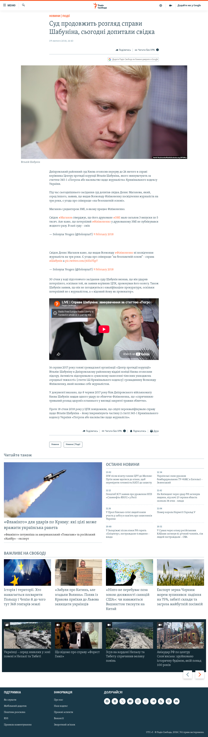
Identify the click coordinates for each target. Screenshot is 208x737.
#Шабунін (55, 261)
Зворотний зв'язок (64, 724)
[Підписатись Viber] (146, 701)
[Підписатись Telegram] (153, 701)
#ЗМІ (116, 217)
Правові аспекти (63, 712)
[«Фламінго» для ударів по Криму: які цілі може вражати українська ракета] (53, 490)
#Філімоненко (101, 221)
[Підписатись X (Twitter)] (122, 701)
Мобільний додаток (15, 706)
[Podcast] (169, 701)
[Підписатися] (176, 701)
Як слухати (10, 700)
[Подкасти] (161, 5)
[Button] (123, 50)
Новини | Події (59, 16)
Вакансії (59, 718)
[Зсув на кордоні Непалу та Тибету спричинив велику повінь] (129, 635)
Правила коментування (18, 724)
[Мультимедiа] (171, 5)
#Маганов (65, 217)
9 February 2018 (104, 234)
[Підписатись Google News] (115, 701)
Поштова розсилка (14, 712)
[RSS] (161, 701)
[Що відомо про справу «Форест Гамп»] (78, 635)
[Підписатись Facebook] (107, 701)
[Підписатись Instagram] (138, 701)
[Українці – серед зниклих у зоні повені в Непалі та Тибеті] (27, 635)
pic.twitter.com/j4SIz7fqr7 (81, 261)
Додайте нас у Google (189, 5)
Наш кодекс (61, 706)
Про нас (58, 700)
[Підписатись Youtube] (130, 701)
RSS (6, 718)
